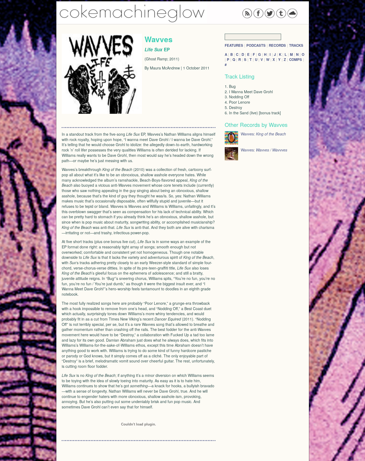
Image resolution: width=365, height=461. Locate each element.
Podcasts (256, 45)
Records (277, 45)
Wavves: (263, 133)
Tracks (296, 45)
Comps (295, 59)
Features (234, 45)
